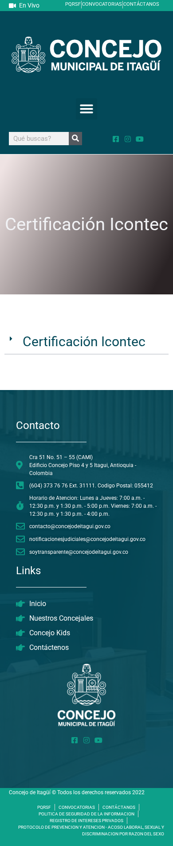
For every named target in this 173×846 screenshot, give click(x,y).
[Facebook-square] (115, 139)
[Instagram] (127, 139)
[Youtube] (139, 139)
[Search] (75, 138)
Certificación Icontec (84, 341)
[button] (86, 109)
